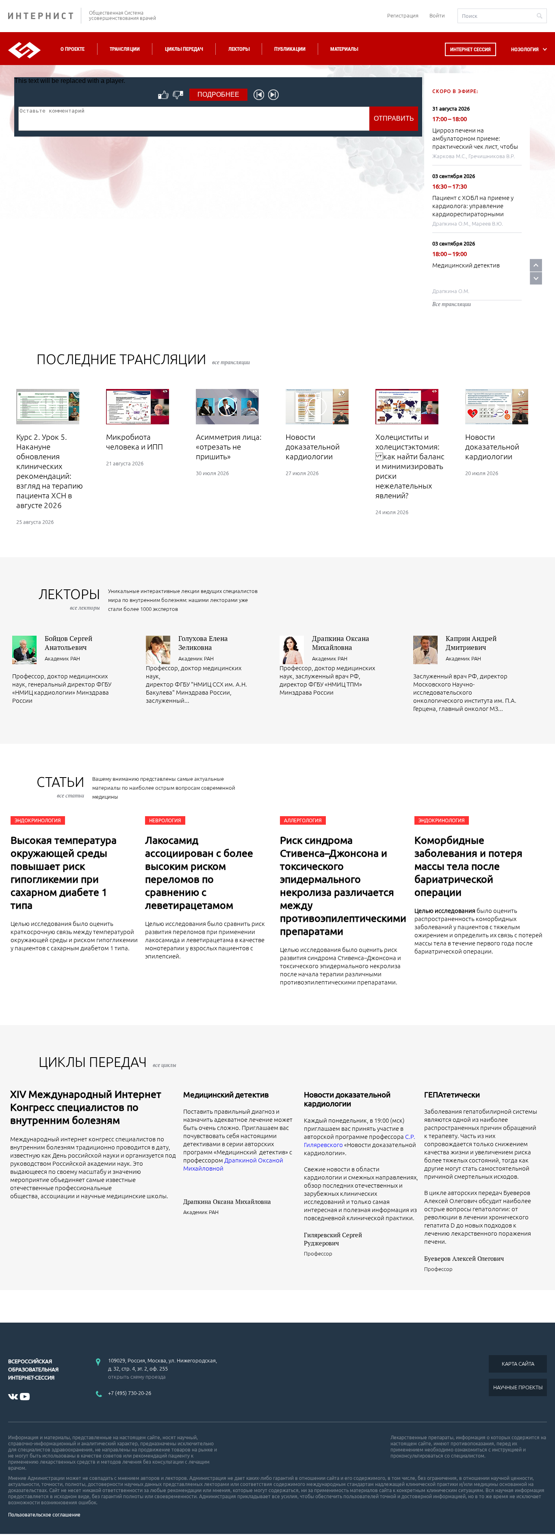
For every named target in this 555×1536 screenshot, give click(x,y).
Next (536, 278)
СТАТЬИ (60, 786)
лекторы (69, 599)
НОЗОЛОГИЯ (525, 49)
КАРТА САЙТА (518, 1364)
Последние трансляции (143, 359)
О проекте (73, 49)
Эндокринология (38, 820)
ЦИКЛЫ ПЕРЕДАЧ (107, 1061)
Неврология (165, 820)
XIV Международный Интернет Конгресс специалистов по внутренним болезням (85, 1107)
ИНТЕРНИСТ (44, 16)
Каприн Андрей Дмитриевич (471, 643)
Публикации (290, 49)
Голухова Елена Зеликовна (203, 643)
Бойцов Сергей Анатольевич (68, 643)
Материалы (344, 49)
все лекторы (85, 607)
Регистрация (402, 15)
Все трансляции (451, 304)
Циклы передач (184, 49)
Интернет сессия (470, 49)
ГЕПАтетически (452, 1094)
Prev (536, 265)
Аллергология (303, 820)
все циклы (164, 1065)
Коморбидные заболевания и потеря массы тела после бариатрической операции (468, 866)
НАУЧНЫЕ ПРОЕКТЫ (518, 1387)
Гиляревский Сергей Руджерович (333, 1239)
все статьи (70, 795)
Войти (437, 15)
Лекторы (238, 49)
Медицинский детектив (466, 265)
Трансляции (125, 49)
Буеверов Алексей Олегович (464, 1258)
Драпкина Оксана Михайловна (340, 643)
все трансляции (231, 362)
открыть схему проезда (137, 1377)
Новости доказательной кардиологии (347, 1099)
